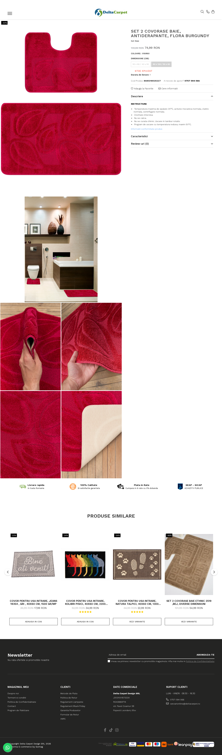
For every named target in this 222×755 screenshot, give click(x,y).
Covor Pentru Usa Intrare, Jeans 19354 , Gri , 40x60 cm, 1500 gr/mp (33, 602)
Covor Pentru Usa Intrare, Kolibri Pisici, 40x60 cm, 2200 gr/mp (85, 602)
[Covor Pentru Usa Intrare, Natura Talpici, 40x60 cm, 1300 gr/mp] (137, 564)
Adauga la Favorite (143, 88)
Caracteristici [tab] (139, 136)
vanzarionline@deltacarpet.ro (184, 703)
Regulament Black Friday (72, 706)
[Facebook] (105, 730)
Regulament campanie (71, 702)
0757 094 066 (176, 699)
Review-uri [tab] (140, 143)
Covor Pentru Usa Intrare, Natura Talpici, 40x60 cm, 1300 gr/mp (137, 602)
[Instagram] (117, 730)
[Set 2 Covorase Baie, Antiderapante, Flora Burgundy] (61, 107)
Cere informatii (169, 88)
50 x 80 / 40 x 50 (141, 64)
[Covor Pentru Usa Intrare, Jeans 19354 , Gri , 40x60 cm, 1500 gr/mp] (33, 564)
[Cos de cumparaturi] (212, 12)
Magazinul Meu (18, 686)
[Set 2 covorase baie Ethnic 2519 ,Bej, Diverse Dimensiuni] (189, 564)
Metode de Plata (68, 693)
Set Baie (135, 41)
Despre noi (13, 693)
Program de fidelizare (18, 710)
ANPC (63, 719)
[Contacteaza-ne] (207, 12)
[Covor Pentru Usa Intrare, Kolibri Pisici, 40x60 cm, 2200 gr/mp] (85, 564)
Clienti (65, 686)
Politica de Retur (68, 697)
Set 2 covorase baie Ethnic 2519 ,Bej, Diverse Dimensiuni (188, 602)
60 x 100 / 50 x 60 (161, 64)
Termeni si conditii (17, 697)
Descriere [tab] (137, 96)
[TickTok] (111, 730)
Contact (12, 706)
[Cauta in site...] (202, 12)
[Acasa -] (111, 13)
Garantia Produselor (70, 710)
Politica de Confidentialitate (200, 661)
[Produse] (10, 14)
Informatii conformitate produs (146, 129)
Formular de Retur (69, 714)
